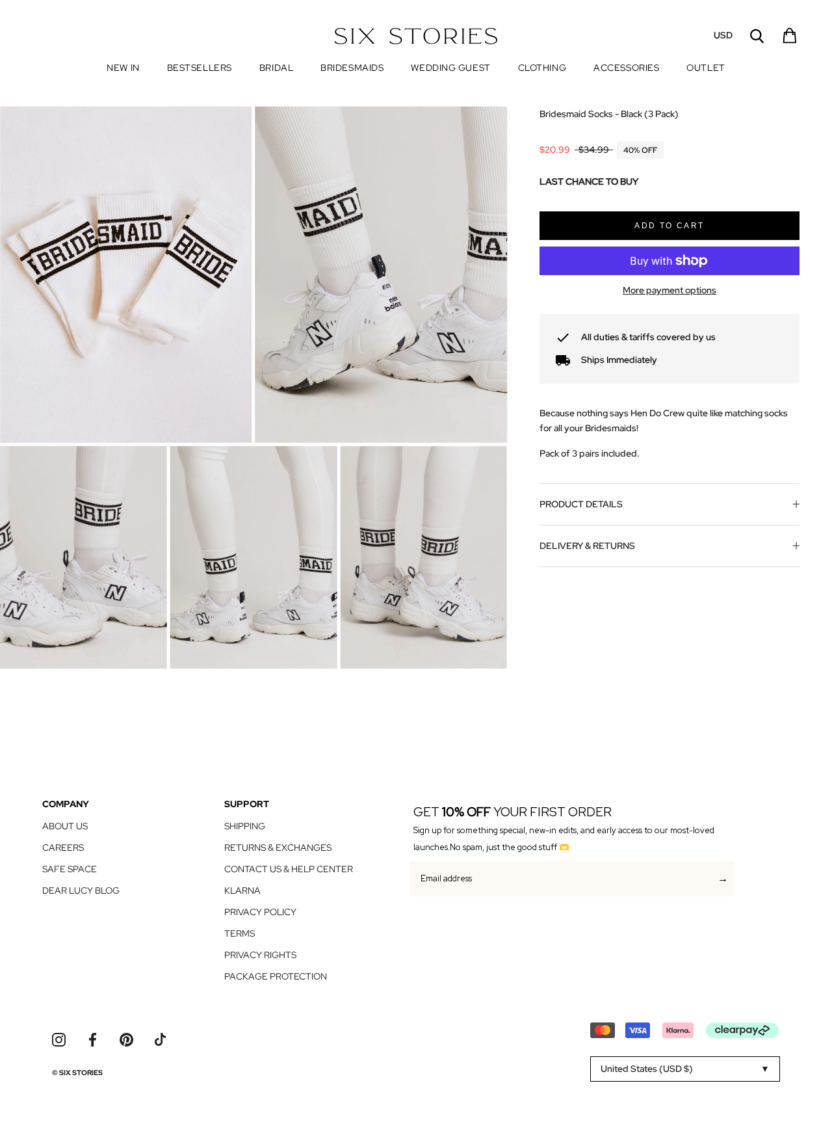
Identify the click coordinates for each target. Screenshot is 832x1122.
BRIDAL (276, 67)
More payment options (669, 290)
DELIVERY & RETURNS (587, 546)
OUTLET (705, 68)
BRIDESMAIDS (352, 67)
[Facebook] (92, 1040)
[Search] (756, 36)
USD (723, 35)
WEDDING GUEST (450, 67)
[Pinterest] (126, 1040)
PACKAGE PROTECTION (275, 976)
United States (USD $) (647, 1069)
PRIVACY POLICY (260, 912)
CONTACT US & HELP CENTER (288, 869)
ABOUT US (65, 826)
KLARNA (242, 890)
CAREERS (63, 847)
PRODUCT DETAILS (581, 504)
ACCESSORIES (626, 67)
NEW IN (123, 67)
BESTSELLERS (199, 67)
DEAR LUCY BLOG (81, 890)
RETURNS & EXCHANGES (278, 847)
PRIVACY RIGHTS (260, 955)
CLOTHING (542, 67)
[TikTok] (160, 1040)
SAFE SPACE (69, 869)
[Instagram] (59, 1040)
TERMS (239, 933)
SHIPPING (244, 826)
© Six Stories (77, 1072)
